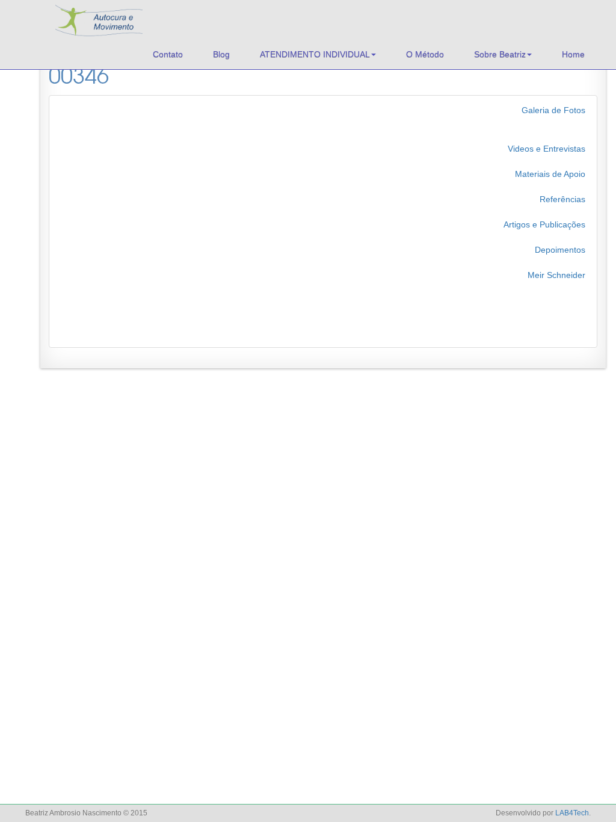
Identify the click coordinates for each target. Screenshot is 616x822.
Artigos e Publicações (544, 224)
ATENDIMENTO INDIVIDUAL (315, 54)
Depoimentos (560, 250)
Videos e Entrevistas (546, 148)
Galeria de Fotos (553, 110)
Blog (221, 54)
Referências (562, 199)
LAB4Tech (572, 813)
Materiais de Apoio (550, 174)
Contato (168, 54)
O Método (425, 54)
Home (573, 54)
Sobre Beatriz (500, 54)
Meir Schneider (556, 275)
